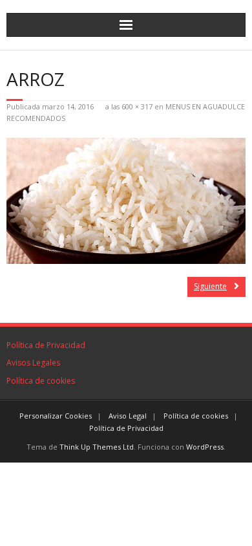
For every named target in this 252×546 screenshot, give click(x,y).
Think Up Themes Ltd (96, 447)
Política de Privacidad (45, 345)
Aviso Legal (128, 415)
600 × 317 (136, 106)
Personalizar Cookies (55, 415)
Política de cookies (40, 380)
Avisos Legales (33, 362)
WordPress (205, 447)
